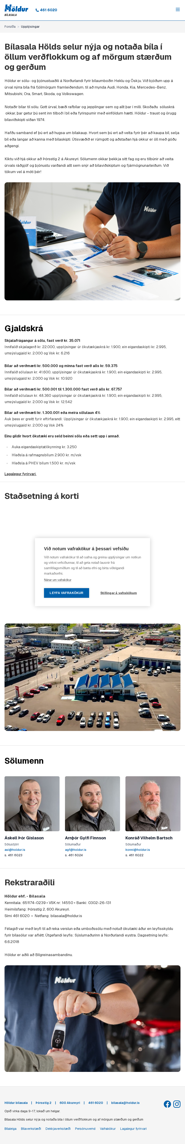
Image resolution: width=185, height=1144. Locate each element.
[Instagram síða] (176, 1104)
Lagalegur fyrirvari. (20, 474)
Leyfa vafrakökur (66, 593)
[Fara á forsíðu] (16, 10)
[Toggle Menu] (177, 9)
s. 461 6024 (74, 855)
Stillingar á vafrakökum (118, 593)
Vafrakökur (108, 1129)
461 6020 (48, 10)
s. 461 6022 (134, 855)
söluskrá (166, 106)
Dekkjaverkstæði (58, 1129)
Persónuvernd (85, 1129)
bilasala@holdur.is (67, 915)
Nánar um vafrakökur (57, 580)
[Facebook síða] (167, 1104)
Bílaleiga (10, 1129)
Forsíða (10, 27)
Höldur (11, 954)
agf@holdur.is (75, 850)
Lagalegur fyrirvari (133, 1129)
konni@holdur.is (137, 850)
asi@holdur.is (15, 850)
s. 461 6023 (13, 855)
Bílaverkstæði (31, 1129)
